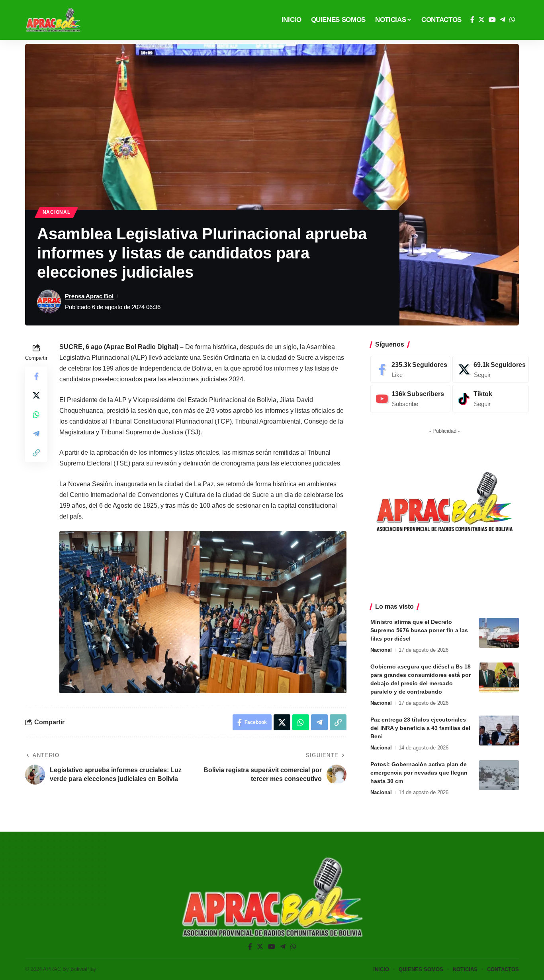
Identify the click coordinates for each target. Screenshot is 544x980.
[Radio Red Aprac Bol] (53, 20)
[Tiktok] (490, 398)
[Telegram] (502, 19)
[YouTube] (492, 19)
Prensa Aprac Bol (89, 296)
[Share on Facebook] (36, 375)
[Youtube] (410, 398)
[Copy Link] (36, 452)
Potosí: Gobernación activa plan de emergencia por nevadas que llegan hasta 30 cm (419, 772)
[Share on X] (36, 394)
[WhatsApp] (512, 19)
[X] (481, 19)
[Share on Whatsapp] (36, 414)
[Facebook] (472, 19)
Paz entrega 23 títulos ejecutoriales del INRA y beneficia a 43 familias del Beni (420, 727)
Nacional (56, 212)
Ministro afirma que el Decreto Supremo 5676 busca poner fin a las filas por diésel (419, 630)
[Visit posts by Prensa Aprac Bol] (49, 302)
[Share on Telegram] (36, 433)
